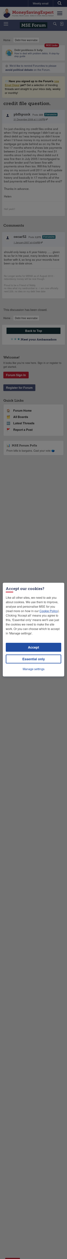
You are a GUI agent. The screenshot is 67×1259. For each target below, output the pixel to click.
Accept (33, 647)
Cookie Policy (48, 611)
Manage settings (33, 669)
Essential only (33, 659)
